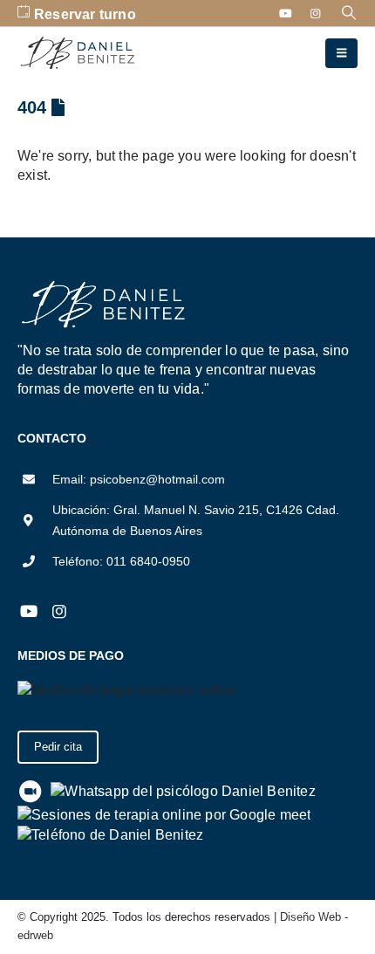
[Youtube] (286, 13)
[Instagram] (315, 13)
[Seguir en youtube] (28, 612)
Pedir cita (58, 746)
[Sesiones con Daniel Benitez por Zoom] (30, 790)
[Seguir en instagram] (59, 612)
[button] (349, 13)
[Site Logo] (78, 53)
